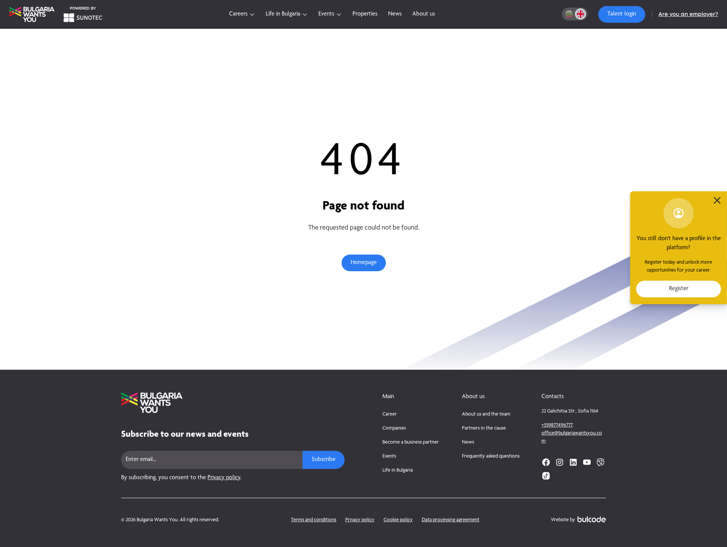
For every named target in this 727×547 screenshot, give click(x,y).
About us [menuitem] (423, 14)
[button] (621, 14)
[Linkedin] (573, 462)
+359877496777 (557, 425)
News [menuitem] (395, 14)
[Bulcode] (591, 519)
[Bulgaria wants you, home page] (233, 402)
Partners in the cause (484, 428)
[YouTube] (586, 462)
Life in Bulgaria (397, 470)
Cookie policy (398, 520)
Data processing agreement (450, 520)
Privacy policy (223, 478)
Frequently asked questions (491, 456)
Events (389, 456)
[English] (580, 14)
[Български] (569, 14)
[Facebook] (546, 462)
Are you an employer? (688, 14)
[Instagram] (559, 462)
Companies (394, 428)
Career (389, 414)
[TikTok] (546, 475)
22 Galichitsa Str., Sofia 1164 (569, 411)
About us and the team (486, 414)
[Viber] (600, 462)
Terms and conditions (313, 520)
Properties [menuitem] (365, 14)
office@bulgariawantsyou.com (571, 437)
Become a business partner (410, 442)
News (468, 442)
